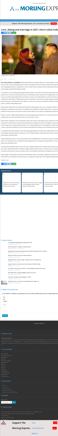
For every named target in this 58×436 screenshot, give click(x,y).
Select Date (4, 399)
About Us (4, 385)
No (4, 299)
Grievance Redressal (7, 390)
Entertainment (4, 371)
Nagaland (10, 244)
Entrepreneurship (5, 373)
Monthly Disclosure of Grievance (10, 392)
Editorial (3, 367)
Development (4, 362)
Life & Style (4, 79)
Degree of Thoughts (6, 360)
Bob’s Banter (4, 357)
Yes (4, 297)
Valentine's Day (4, 160)
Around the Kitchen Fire (6, 355)
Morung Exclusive (12, 248)
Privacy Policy (5, 387)
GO (14, 402)
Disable (3, 364)
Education (3, 369)
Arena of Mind (4, 353)
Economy (3, 366)
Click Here (53, 23)
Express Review (5, 376)
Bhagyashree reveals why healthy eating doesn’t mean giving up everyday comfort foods (11, 184)
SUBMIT (5, 315)
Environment (4, 374)
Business (3, 359)
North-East (11, 274)
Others (5, 301)
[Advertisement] (10, 205)
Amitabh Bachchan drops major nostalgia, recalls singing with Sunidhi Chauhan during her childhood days (32, 184)
